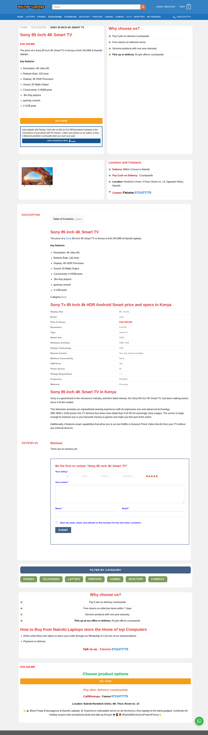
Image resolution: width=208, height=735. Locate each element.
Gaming (109, 17)
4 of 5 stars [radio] (116, 476)
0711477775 (143, 192)
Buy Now (61, 121)
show (78, 219)
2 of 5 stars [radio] (76, 476)
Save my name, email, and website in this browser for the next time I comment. (100, 522)
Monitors (139, 17)
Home (20, 17)
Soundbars (70, 17)
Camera (119, 17)
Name (58, 508)
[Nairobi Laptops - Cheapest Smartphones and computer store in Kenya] (32, 7)
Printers (97, 17)
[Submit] (143, 7)
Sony (68, 238)
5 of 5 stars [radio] (139, 476)
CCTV (129, 17)
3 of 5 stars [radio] (95, 476)
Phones (41, 17)
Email (125, 508)
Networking (154, 17)
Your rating (61, 471)
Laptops (30, 17)
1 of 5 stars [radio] (60, 476)
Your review (62, 482)
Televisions (55, 17)
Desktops (84, 17)
